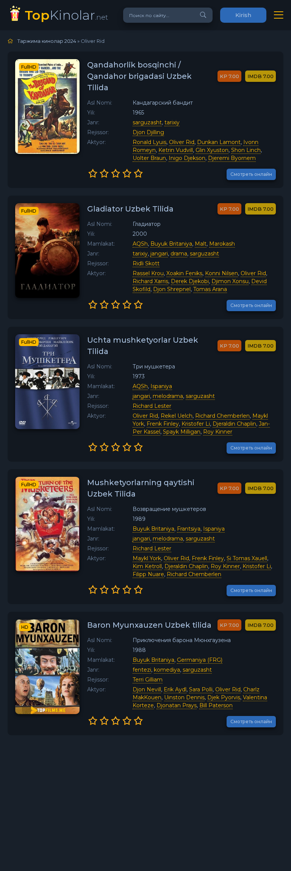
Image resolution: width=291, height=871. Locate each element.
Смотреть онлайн (251, 174)
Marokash (222, 243)
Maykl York (147, 558)
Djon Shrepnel (172, 289)
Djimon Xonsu (230, 281)
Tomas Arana (210, 289)
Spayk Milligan (181, 431)
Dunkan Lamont (219, 142)
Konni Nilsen (221, 273)
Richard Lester (152, 406)
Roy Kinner (217, 431)
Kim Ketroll (147, 566)
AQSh (140, 243)
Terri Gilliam (148, 679)
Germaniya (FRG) (199, 659)
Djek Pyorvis (223, 697)
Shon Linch (246, 150)
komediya (167, 669)
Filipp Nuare (148, 574)
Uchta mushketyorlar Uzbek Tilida (142, 345)
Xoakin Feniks (184, 273)
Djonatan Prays (176, 705)
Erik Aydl (175, 689)
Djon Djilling (148, 132)
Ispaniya (161, 386)
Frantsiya (188, 528)
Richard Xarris (150, 281)
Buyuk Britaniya (171, 243)
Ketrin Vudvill (175, 150)
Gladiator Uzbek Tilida (130, 208)
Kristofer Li (195, 423)
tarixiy (172, 122)
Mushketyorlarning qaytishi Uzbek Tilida (140, 488)
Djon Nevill (147, 689)
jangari (159, 253)
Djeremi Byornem (232, 158)
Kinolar (66, 15)
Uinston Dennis (184, 697)
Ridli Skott (146, 263)
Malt (201, 243)
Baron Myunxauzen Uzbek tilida (149, 625)
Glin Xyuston (212, 150)
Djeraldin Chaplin (234, 423)
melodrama (168, 396)
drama (179, 253)
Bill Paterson (216, 705)
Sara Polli (201, 689)
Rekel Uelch (176, 415)
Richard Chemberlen (222, 415)
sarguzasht (147, 122)
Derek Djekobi (190, 281)
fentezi (142, 669)
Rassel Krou (148, 273)
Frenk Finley (163, 423)
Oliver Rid (181, 142)
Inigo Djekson (187, 158)
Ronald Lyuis (149, 142)
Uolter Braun (149, 158)
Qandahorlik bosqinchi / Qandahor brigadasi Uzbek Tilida (139, 76)
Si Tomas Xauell (247, 558)
